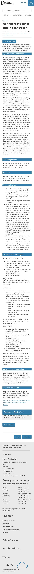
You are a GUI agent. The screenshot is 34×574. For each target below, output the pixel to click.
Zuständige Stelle (9, 41)
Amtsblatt (5, 524)
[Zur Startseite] (8, 2)
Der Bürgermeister (8, 521)
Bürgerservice (17, 15)
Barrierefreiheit (7, 447)
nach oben (26, 437)
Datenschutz (6, 445)
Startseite (7, 15)
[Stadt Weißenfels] (17, 467)
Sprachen (24, 3)
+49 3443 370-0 (7, 471)
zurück (17, 437)
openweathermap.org (12, 569)
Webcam (5, 532)
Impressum (18, 447)
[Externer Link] (4, 544)
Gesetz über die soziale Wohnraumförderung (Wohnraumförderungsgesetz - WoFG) (16, 402)
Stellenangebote (8, 527)
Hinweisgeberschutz (19, 445)
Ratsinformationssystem (10, 529)
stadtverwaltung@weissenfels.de (14, 476)
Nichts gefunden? (9, 425)
